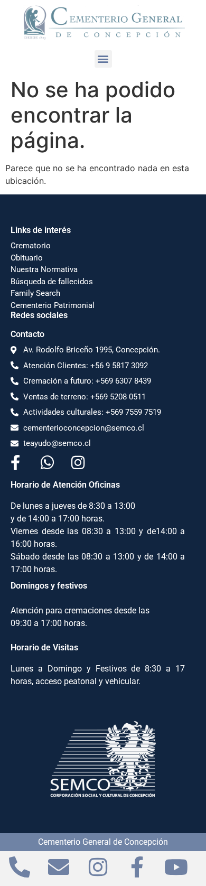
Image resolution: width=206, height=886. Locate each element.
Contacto (27, 334)
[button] (103, 59)
